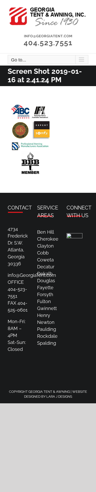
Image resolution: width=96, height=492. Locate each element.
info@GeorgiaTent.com (32, 275)
